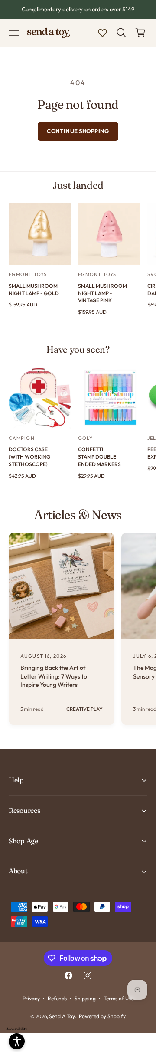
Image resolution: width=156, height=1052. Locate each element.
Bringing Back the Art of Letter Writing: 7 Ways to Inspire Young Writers (53, 676)
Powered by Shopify (102, 1016)
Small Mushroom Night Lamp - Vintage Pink (102, 293)
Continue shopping (78, 130)
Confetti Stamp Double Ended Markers (99, 456)
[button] (13, 32)
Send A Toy (62, 1016)
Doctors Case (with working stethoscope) (29, 456)
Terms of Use (118, 998)
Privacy (31, 998)
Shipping (85, 998)
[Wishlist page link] (102, 32)
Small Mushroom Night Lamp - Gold (34, 289)
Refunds (57, 998)
